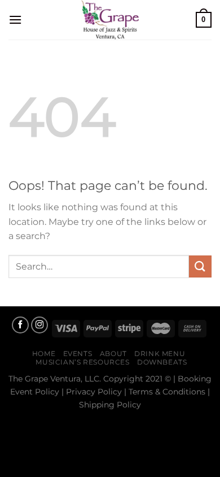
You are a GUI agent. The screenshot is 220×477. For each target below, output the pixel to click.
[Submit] (200, 266)
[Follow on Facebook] (20, 324)
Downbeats (162, 362)
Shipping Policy (110, 405)
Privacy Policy (94, 392)
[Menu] (15, 19)
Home (43, 353)
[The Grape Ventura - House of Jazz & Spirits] (110, 20)
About (113, 353)
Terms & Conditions (167, 392)
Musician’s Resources (82, 362)
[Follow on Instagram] (39, 324)
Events (78, 353)
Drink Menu (159, 353)
